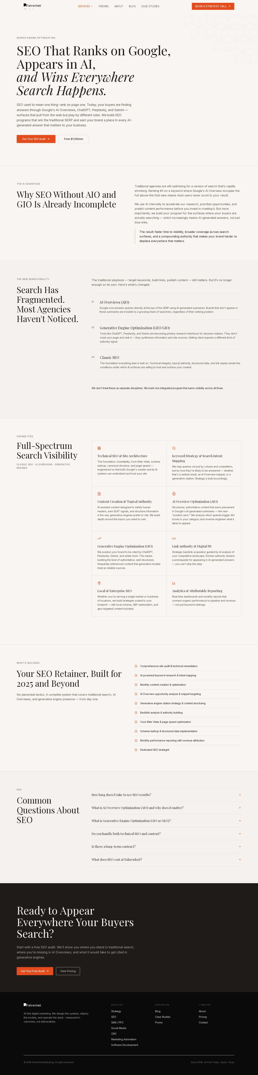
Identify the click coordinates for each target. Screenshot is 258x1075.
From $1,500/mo (73, 138)
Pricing (104, 6)
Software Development (124, 1044)
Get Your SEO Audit (34, 138)
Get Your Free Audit (33, 971)
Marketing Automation (123, 1039)
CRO (114, 1033)
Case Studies (150, 6)
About (118, 6)
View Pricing (68, 971)
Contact (203, 1022)
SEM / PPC (117, 1022)
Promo (159, 1022)
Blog (132, 6)
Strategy (116, 1011)
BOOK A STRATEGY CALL (211, 6)
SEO (113, 1016)
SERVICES (84, 6)
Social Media (118, 1028)
